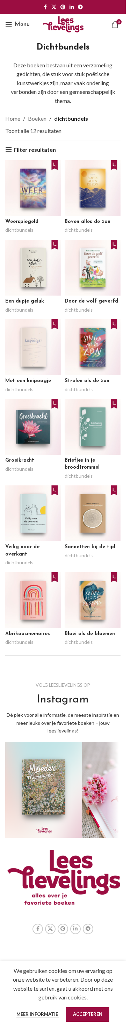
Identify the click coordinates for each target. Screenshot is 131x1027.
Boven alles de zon (87, 221)
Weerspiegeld (21, 221)
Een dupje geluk (24, 301)
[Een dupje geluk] (33, 268)
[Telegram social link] (80, 7)
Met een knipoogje (28, 381)
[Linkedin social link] (71, 7)
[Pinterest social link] (62, 7)
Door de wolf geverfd (91, 301)
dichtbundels (19, 230)
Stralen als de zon (87, 381)
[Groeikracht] (33, 427)
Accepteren (87, 1014)
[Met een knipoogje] (33, 347)
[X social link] (53, 7)
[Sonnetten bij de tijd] (93, 513)
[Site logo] (62, 23)
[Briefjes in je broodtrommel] (93, 427)
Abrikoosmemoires (27, 634)
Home (12, 118)
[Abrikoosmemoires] (33, 600)
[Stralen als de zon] (93, 347)
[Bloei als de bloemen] (93, 600)
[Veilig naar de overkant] (33, 513)
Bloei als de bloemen (90, 634)
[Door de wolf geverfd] (93, 268)
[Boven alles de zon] (93, 188)
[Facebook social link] (45, 7)
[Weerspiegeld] (33, 188)
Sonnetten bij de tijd (90, 547)
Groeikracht (19, 460)
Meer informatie (37, 1014)
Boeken (37, 118)
